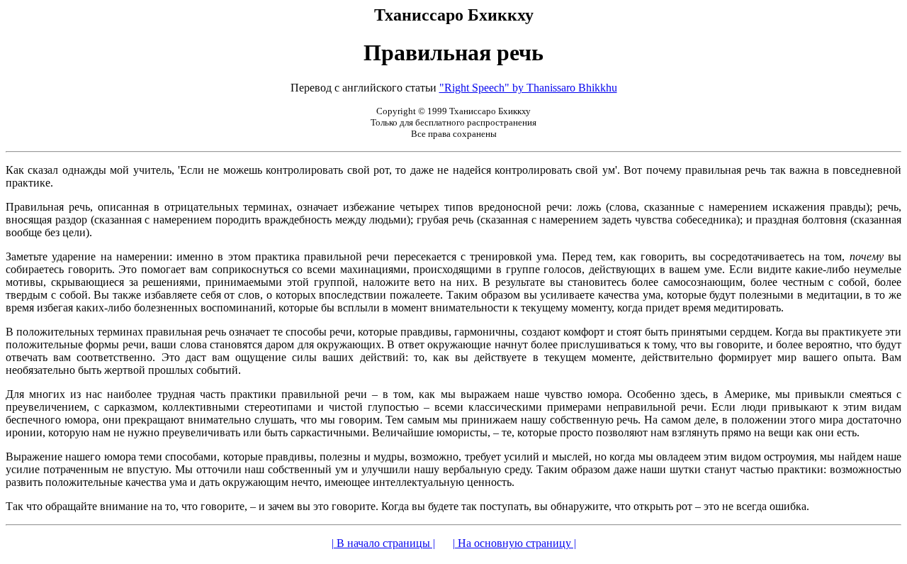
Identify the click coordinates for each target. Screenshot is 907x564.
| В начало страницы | (383, 543)
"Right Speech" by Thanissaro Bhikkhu (528, 88)
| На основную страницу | (514, 543)
